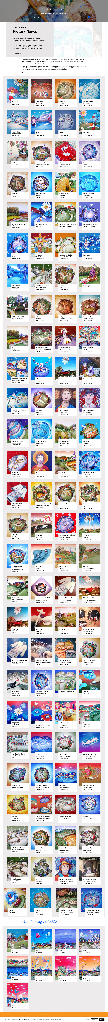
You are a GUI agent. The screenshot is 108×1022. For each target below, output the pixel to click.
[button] (89, 16)
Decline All (94, 1019)
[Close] (106, 1019)
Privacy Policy (58, 1019)
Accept (101, 1019)
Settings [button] (87, 1019)
